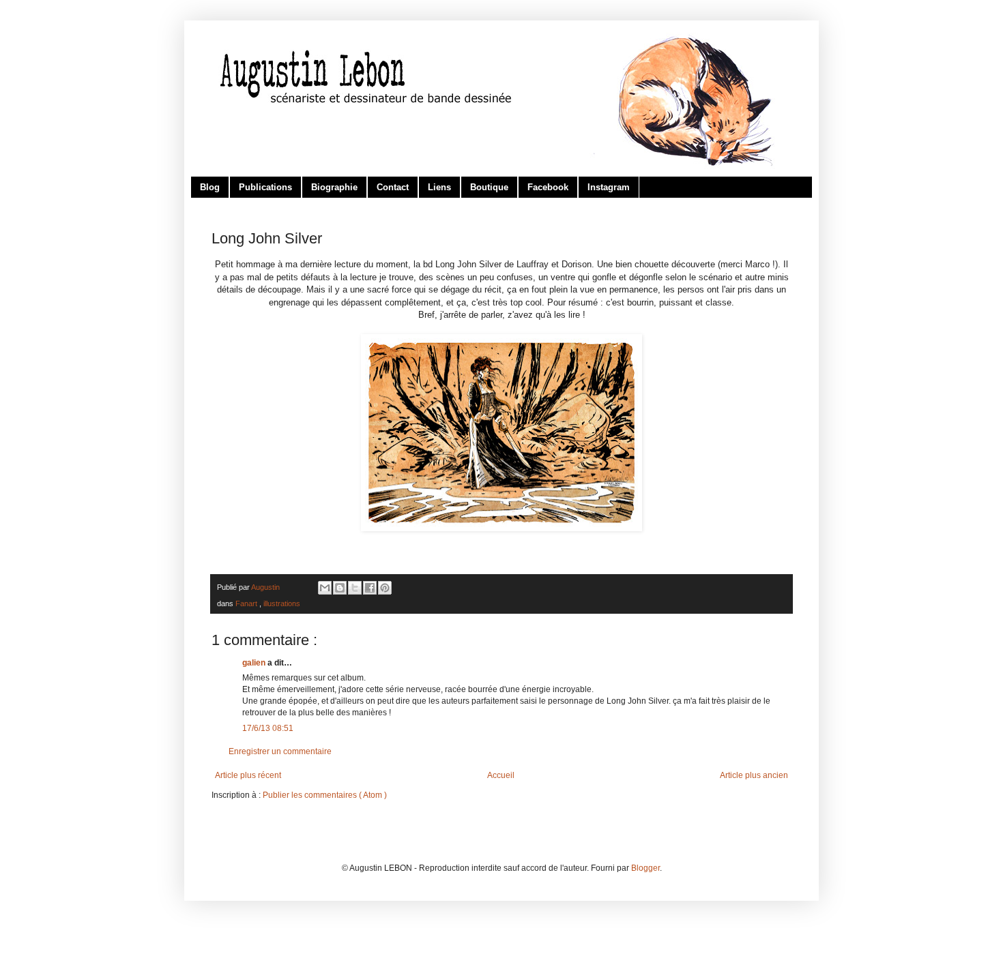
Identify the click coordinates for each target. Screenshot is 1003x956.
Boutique (489, 187)
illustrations (281, 603)
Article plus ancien (754, 775)
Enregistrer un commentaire (280, 751)
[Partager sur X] (355, 588)
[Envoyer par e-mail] (325, 588)
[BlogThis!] (340, 588)
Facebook (547, 187)
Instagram (608, 187)
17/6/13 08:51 (267, 728)
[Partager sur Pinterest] (385, 588)
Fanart (247, 603)
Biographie (334, 187)
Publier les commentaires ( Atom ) (325, 795)
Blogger (645, 868)
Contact (393, 187)
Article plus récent (248, 775)
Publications (265, 187)
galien (254, 663)
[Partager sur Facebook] (370, 588)
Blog (210, 187)
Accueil (500, 775)
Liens (439, 187)
